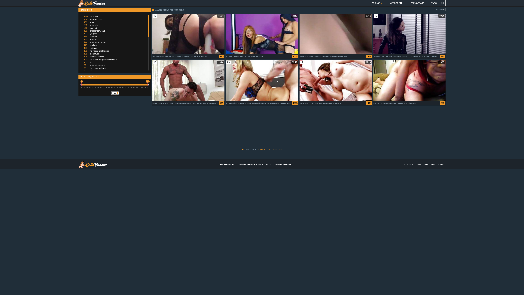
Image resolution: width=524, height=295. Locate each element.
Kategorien (251, 149)
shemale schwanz (95, 42)
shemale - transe (94, 65)
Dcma (418, 164)
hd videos (91, 16)
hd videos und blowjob (96, 51)
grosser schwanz (94, 31)
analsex (90, 45)
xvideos (90, 39)
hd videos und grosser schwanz (100, 59)
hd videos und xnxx (95, 68)
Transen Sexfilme (282, 164)
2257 (433, 164)
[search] (442, 3)
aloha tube (91, 54)
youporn (90, 34)
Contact (408, 164)
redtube (90, 48)
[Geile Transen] (91, 3)
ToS (426, 164)
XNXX (268, 164)
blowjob (90, 37)
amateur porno (93, 19)
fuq (88, 62)
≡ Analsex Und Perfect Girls (270, 149)
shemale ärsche (94, 57)
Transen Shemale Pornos (250, 164)
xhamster (91, 25)
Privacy (442, 164)
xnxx (89, 22)
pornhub (90, 28)
